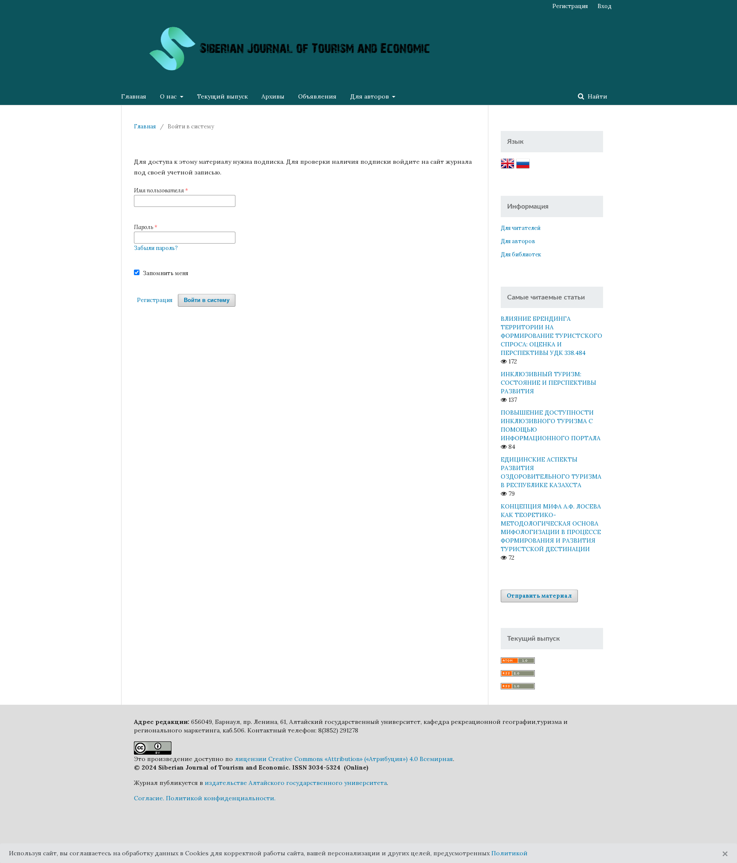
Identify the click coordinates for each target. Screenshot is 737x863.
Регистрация (570, 6)
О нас (169, 96)
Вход (605, 6)
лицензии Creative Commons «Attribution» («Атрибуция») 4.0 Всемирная (344, 759)
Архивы (272, 96)
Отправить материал (539, 595)
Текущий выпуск (222, 96)
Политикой (509, 853)
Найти (596, 96)
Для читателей (520, 228)
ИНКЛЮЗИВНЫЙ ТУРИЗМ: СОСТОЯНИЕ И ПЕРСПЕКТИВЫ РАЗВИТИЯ (548, 382)
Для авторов (370, 96)
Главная (133, 96)
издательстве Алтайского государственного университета (296, 783)
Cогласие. (149, 798)
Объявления (317, 96)
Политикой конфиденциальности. (221, 798)
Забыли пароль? (156, 248)
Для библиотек (521, 254)
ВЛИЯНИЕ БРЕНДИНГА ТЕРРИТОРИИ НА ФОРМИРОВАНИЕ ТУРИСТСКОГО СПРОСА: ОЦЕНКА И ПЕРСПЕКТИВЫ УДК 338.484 (551, 336)
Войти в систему (206, 300)
